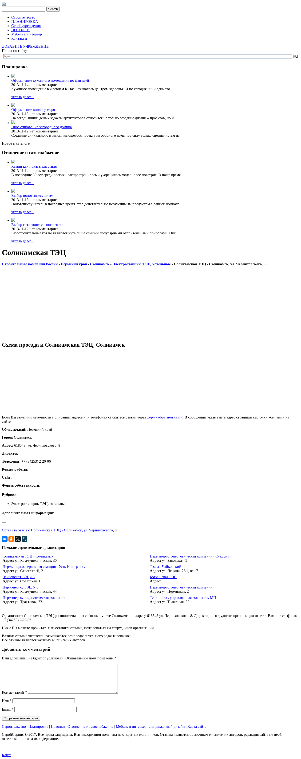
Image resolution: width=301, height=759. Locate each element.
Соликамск (99, 264)
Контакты (19, 38)
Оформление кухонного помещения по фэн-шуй (50, 80)
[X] (18, 539)
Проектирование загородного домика (41, 127)
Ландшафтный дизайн (167, 726)
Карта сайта (196, 726)
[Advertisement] (143, 304)
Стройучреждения (26, 26)
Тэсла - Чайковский (165, 567)
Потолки (58, 726)
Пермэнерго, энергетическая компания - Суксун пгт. (192, 556)
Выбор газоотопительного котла (37, 225)
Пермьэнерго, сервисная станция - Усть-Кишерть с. (44, 567)
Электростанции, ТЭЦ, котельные (141, 264)
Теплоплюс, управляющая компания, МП (183, 598)
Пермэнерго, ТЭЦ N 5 (20, 587)
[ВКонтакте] (5, 539)
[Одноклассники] (11, 539)
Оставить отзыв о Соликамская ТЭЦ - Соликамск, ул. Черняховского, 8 (59, 530)
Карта (6, 755)
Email (7, 709)
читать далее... (22, 97)
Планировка (38, 726)
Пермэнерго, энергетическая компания (181, 587)
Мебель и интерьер (26, 34)
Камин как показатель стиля (34, 166)
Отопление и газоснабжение (90, 726)
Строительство (23, 17)
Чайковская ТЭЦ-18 (19, 577)
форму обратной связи (165, 417)
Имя (7, 701)
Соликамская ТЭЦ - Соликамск (28, 556)
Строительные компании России (30, 264)
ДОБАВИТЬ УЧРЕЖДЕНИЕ (25, 46)
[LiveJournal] (24, 539)
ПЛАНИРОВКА (24, 21)
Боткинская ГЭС (163, 577)
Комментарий (14, 692)
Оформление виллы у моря (33, 110)
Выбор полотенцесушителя (33, 195)
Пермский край (74, 264)
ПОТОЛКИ (20, 30)
